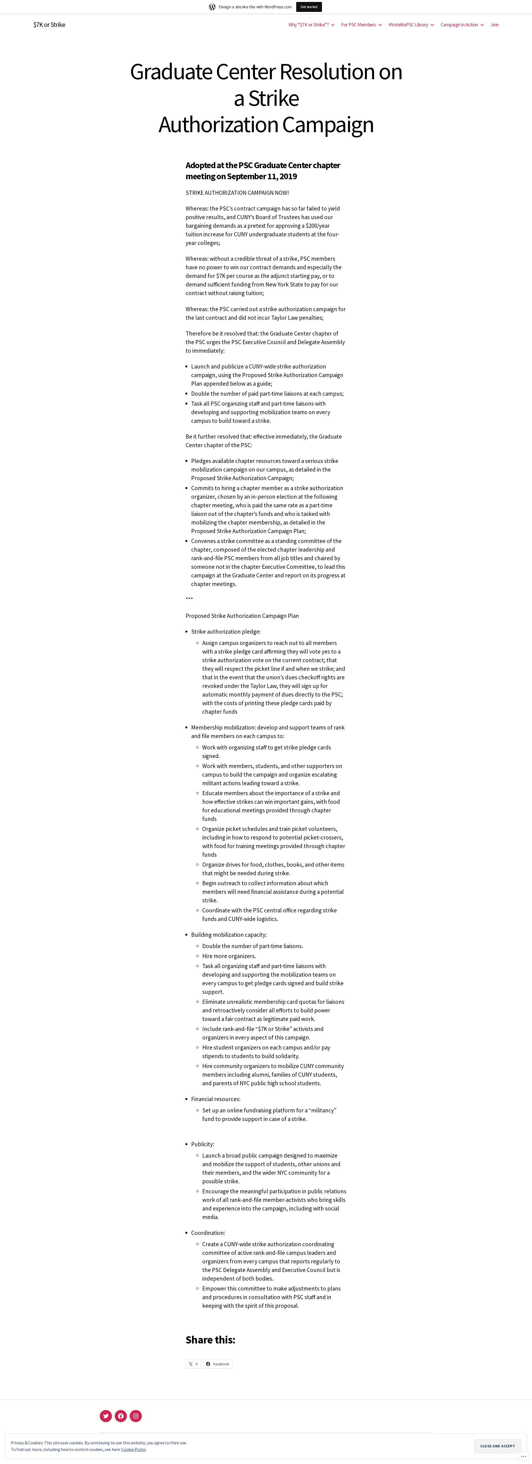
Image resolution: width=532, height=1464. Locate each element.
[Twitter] (106, 1416)
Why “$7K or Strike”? (308, 25)
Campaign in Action (459, 25)
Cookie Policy (133, 1449)
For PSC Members (358, 25)
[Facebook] (121, 1416)
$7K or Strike (49, 24)
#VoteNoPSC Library (408, 25)
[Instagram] (136, 1416)
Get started (309, 7)
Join (494, 25)
